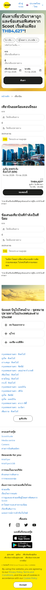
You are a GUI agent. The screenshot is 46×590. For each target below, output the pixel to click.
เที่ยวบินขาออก (11, 69)
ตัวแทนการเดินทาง (10, 474)
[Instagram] (18, 525)
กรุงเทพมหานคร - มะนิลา (13, 407)
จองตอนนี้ (23, 192)
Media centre (8, 440)
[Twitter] (26, 525)
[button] (27, 40)
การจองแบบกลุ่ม (9, 478)
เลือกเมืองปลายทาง (13, 63)
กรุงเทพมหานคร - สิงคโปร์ (13, 354)
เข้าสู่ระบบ (20, 5)
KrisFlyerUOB (8, 463)
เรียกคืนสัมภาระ (9, 509)
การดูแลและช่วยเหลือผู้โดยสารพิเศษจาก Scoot (20, 499)
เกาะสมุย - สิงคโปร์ (10, 362)
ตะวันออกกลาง (16, 324)
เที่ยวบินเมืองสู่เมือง (30, 554)
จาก (6, 51)
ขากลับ (28, 69)
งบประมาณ (6, 133)
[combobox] (24, 117)
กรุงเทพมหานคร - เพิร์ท (12, 391)
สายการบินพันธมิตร (10, 448)
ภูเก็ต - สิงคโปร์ (8, 358)
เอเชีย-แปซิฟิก (16, 342)
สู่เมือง (18, 554)
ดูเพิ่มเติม (23, 418)
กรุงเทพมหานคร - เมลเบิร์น (14, 387)
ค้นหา (23, 80)
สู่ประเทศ (10, 554)
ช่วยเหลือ (6, 489)
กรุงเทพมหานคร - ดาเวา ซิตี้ (14, 403)
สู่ (5, 60)
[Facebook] (10, 525)
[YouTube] (34, 525)
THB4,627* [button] (13, 30)
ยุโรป (12, 333)
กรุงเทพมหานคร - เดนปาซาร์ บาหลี (17, 370)
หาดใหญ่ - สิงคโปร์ (10, 379)
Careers (5, 444)
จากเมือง (23, 561)
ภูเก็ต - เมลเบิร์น (9, 399)
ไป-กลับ (8, 40)
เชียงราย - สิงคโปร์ (10, 411)
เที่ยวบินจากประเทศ (32, 558)
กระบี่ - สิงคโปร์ (8, 383)
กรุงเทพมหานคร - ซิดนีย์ (12, 366)
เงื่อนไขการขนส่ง (9, 493)
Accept (23, 585)
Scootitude (7, 436)
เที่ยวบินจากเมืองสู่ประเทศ (13, 558)
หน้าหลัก (5, 96)
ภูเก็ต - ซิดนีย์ (7, 395)
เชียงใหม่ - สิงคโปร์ (10, 374)
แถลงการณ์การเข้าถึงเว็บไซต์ (15, 513)
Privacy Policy (15, 572)
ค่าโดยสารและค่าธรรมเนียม (14, 505)
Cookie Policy (30, 578)
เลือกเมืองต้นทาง (12, 54)
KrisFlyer (6, 459)
